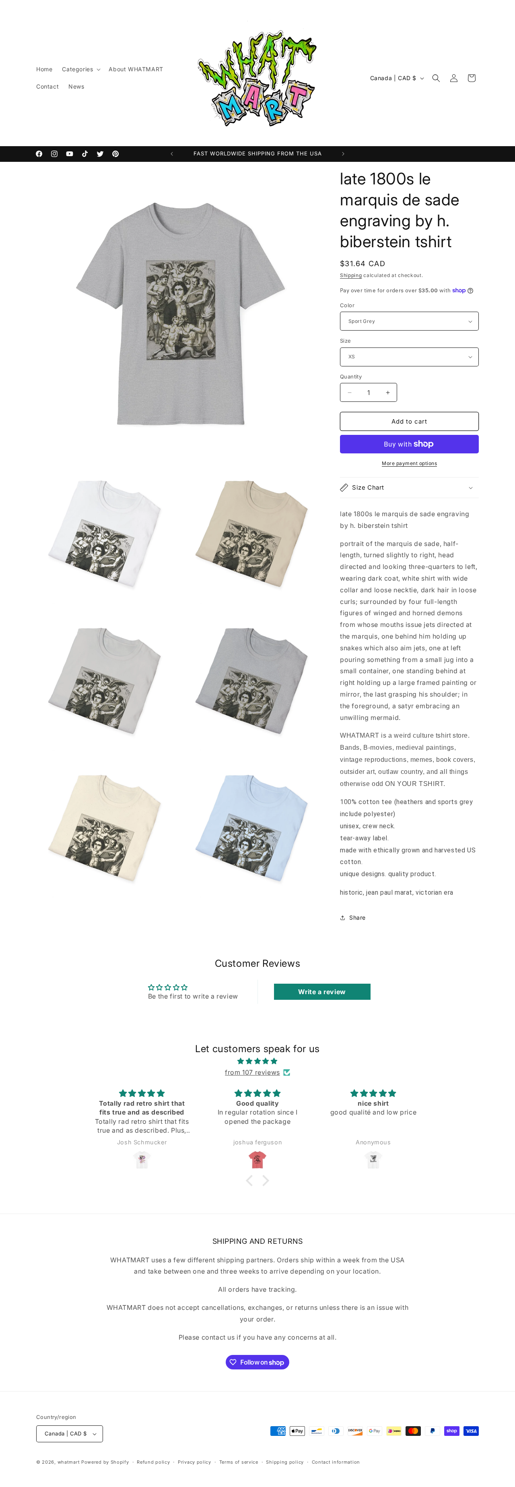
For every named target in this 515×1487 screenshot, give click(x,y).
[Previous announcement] (172, 153)
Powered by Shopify (105, 1462)
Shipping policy (285, 1462)
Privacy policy (194, 1462)
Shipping (351, 275)
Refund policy (153, 1462)
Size (345, 340)
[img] (257, 1061)
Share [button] (357, 917)
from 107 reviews (252, 1072)
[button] (80, 69)
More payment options (409, 463)
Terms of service (238, 1462)
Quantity (351, 376)
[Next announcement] (343, 153)
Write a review (322, 992)
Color (347, 305)
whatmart (69, 1462)
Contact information (336, 1462)
